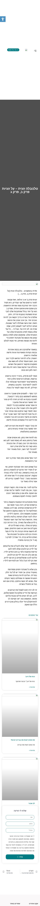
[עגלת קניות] (4, 49)
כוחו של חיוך (30, 676)
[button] (35, 51)
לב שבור (31, 803)
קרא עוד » (32, 687)
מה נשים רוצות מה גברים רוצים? (23, 740)
